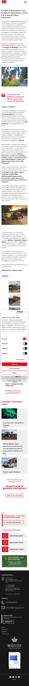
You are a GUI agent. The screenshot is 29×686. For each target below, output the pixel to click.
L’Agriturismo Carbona (8, 43)
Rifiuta (14, 373)
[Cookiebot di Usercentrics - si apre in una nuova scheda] (17, 312)
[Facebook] (10, 677)
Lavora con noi (5, 633)
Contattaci (4, 631)
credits (14, 679)
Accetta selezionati (14, 368)
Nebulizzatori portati (16, 536)
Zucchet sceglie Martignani (11, 472)
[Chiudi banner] (26, 312)
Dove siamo (5, 629)
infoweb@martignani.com (15, 608)
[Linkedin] (19, 677)
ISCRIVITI (8, 622)
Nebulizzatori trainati (16, 542)
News (3, 627)
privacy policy (8, 594)
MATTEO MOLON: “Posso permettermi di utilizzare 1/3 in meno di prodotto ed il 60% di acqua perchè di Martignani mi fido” (13, 448)
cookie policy (16, 594)
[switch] (25, 343)
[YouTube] (13, 677)
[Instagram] (16, 677)
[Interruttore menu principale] (25, 2)
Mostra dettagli (20, 359)
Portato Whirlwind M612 (14, 380)
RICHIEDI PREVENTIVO (13, 522)
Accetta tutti (14, 364)
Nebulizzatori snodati (17, 549)
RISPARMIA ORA (14, 563)
